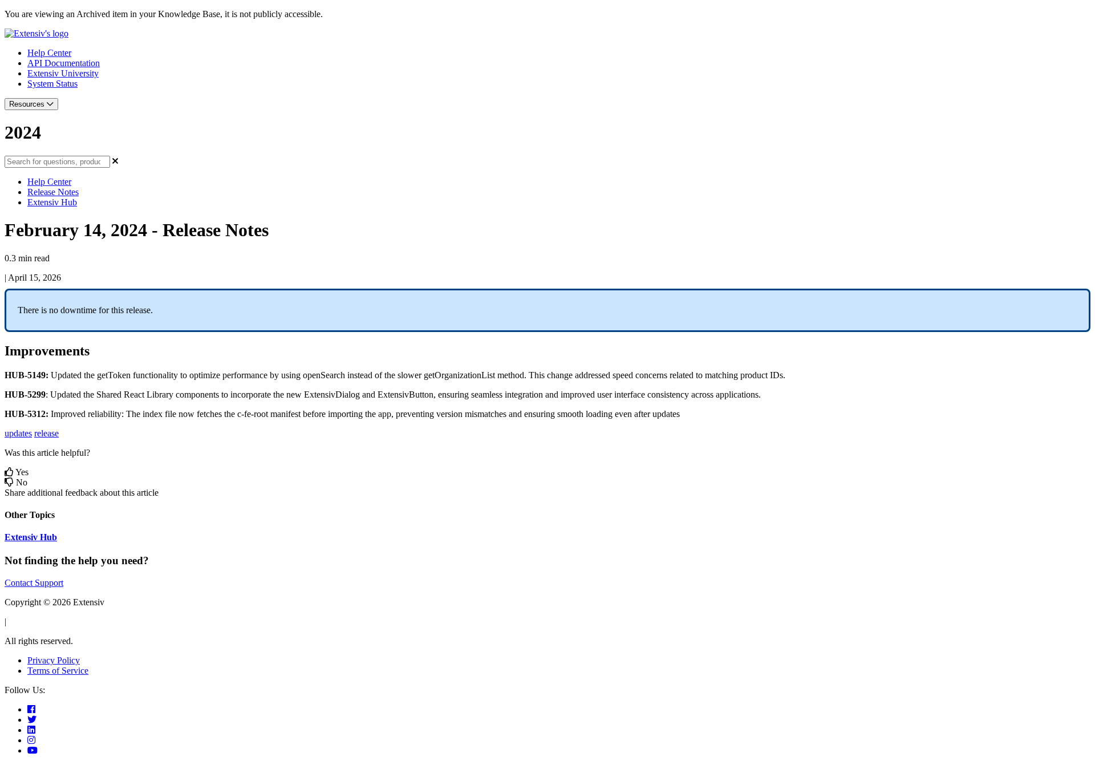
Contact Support (34, 583)
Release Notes (53, 192)
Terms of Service (57, 670)
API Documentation (63, 63)
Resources (28, 104)
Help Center (49, 53)
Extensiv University (63, 73)
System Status (52, 83)
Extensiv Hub (52, 202)
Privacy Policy (53, 660)
